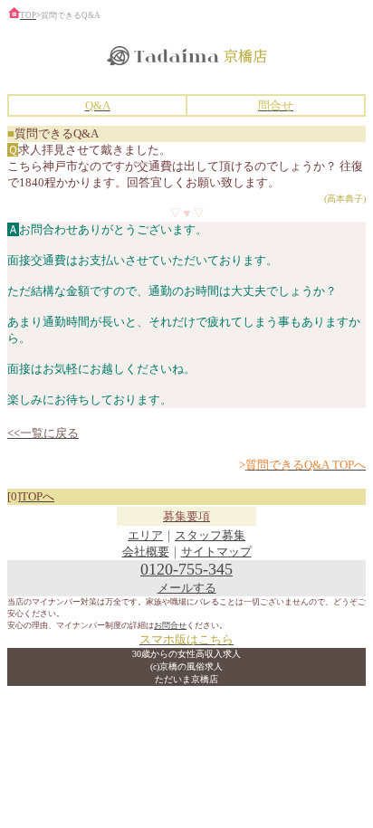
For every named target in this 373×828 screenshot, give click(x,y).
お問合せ (170, 625)
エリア (145, 535)
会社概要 (145, 551)
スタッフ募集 (210, 535)
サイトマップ (216, 551)
